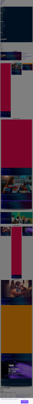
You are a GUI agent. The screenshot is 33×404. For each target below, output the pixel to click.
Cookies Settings (24, 399)
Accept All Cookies (25, 402)
